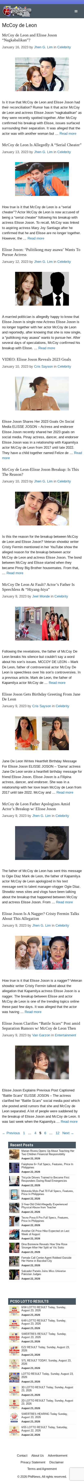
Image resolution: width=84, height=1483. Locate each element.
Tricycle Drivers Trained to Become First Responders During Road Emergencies (45, 1179)
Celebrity (64, 47)
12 (57, 1133)
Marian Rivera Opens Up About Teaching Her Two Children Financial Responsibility (47, 1152)
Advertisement (57, 1455)
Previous (11, 1133)
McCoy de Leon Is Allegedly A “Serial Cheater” (42, 144)
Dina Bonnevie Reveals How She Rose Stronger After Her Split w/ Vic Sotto (44, 1246)
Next (68, 1133)
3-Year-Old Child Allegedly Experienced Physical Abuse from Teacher (44, 1206)
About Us (37, 1455)
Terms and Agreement (42, 1469)
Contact (22, 1455)
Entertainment (65, 1035)
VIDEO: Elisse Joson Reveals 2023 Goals (36, 359)
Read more (68, 134)
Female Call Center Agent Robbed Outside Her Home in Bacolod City (46, 1259)
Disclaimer (56, 1462)
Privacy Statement (33, 1462)
